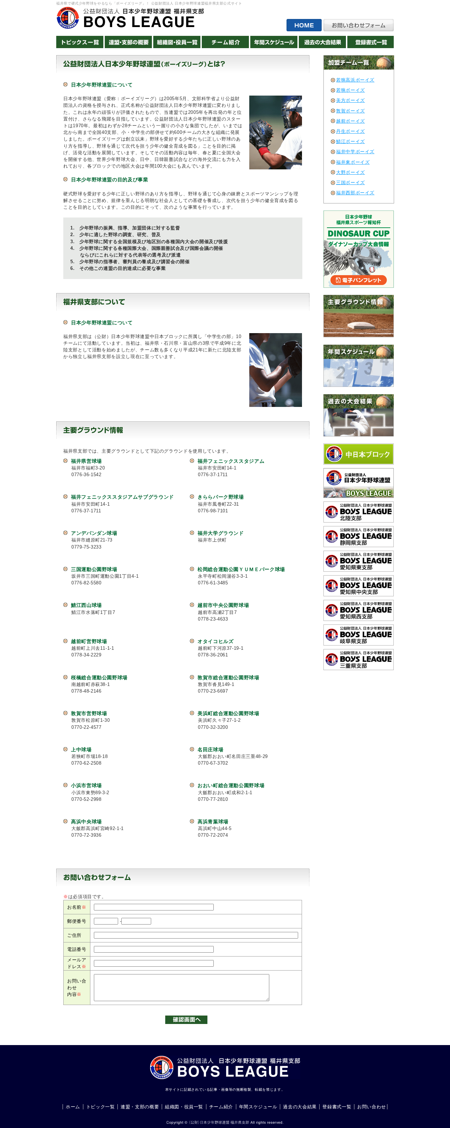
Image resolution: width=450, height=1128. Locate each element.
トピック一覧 (100, 1106)
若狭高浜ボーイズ (355, 80)
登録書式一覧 (336, 1106)
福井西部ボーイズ (355, 192)
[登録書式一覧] (370, 42)
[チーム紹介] (225, 42)
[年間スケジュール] (273, 42)
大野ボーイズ (350, 172)
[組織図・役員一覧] (176, 42)
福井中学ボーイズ (355, 151)
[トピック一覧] (79, 42)
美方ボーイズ (350, 100)
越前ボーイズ (350, 121)
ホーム (73, 1106)
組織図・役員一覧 (184, 1106)
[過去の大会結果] (322, 42)
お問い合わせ (371, 1106)
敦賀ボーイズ (350, 111)
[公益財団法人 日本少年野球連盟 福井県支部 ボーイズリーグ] (130, 18)
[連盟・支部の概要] (128, 42)
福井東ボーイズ (352, 162)
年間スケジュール (258, 1106)
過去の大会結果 (299, 1106)
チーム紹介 (221, 1106)
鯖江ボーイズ (350, 141)
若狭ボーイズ (350, 90)
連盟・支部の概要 (140, 1106)
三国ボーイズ (350, 182)
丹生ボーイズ (350, 131)
